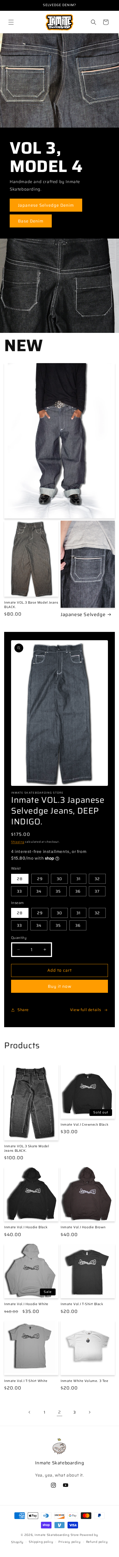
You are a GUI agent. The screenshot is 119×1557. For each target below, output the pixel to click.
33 (19, 891)
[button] (11, 22)
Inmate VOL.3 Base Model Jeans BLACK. (31, 604)
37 (97, 891)
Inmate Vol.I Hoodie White (26, 1304)
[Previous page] (30, 1412)
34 (39, 891)
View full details (85, 1010)
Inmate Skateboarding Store (57, 1535)
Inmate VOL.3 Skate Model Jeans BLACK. (26, 1148)
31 (78, 879)
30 (59, 879)
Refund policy (97, 1542)
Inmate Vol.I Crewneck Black (84, 1124)
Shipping (17, 842)
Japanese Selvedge (83, 614)
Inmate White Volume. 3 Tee (84, 1381)
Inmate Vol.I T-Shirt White (26, 1381)
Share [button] (23, 1010)
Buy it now (59, 986)
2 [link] (59, 1412)
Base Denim (30, 221)
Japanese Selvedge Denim (46, 205)
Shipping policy (41, 1542)
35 (58, 891)
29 (40, 879)
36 (78, 891)
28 (20, 879)
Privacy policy (69, 1542)
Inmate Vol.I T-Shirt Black (82, 1304)
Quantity (19, 938)
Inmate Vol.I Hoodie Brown (83, 1227)
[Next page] (89, 1412)
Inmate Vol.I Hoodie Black (26, 1227)
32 (97, 879)
